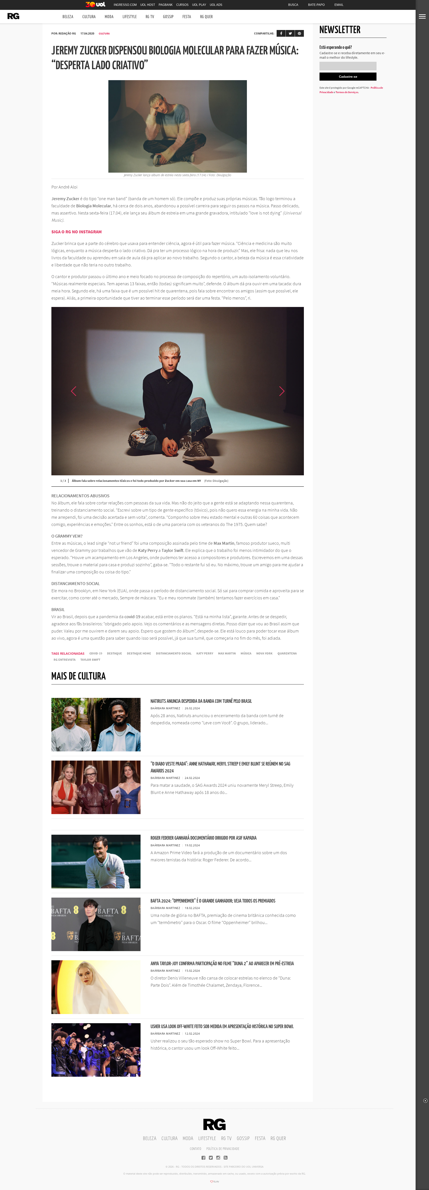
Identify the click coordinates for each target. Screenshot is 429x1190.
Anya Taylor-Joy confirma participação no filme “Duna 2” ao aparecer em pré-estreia (222, 963)
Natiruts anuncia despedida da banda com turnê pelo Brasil (201, 701)
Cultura (89, 17)
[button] (293, 391)
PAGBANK (166, 4)
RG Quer (206, 17)
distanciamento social (173, 653)
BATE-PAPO (316, 4)
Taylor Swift (90, 660)
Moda (109, 17)
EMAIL (338, 4)
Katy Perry (204, 653)
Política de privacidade (222, 1149)
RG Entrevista (65, 660)
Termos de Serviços (347, 92)
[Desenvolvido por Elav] (214, 1183)
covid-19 (95, 653)
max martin (227, 653)
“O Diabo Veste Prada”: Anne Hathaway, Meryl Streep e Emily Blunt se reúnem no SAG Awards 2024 (220, 767)
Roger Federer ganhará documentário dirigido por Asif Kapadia (204, 838)
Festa (187, 17)
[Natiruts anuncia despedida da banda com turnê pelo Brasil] (96, 750)
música (246, 653)
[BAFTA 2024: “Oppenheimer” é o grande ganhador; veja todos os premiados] (96, 949)
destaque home (139, 653)
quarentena (287, 653)
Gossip (168, 17)
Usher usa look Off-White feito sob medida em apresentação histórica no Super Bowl (222, 1026)
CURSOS (182, 4)
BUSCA (293, 4)
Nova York (264, 653)
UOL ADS (216, 4)
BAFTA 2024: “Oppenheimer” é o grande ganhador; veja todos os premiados (213, 901)
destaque (114, 653)
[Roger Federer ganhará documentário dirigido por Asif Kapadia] (96, 887)
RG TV (150, 17)
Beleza (68, 17)
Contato (195, 1149)
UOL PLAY (199, 4)
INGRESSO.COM (125, 4)
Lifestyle (130, 17)
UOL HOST (147, 4)
